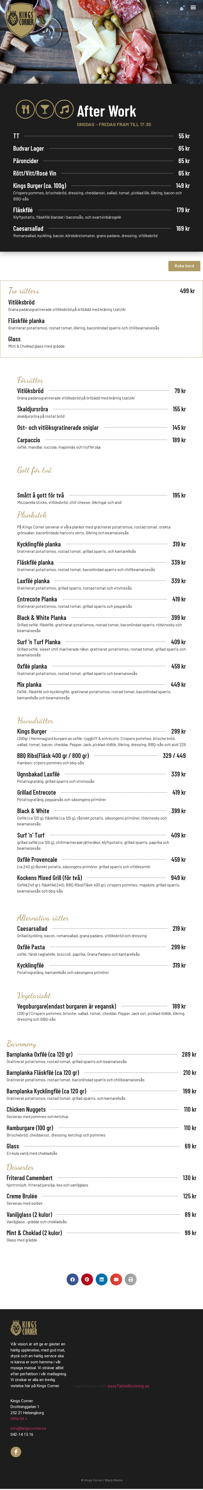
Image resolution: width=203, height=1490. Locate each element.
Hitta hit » (19, 1418)
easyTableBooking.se (128, 1385)
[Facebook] (16, 1452)
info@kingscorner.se (28, 1428)
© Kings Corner (92, 1480)
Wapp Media (113, 1480)
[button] (193, 7)
